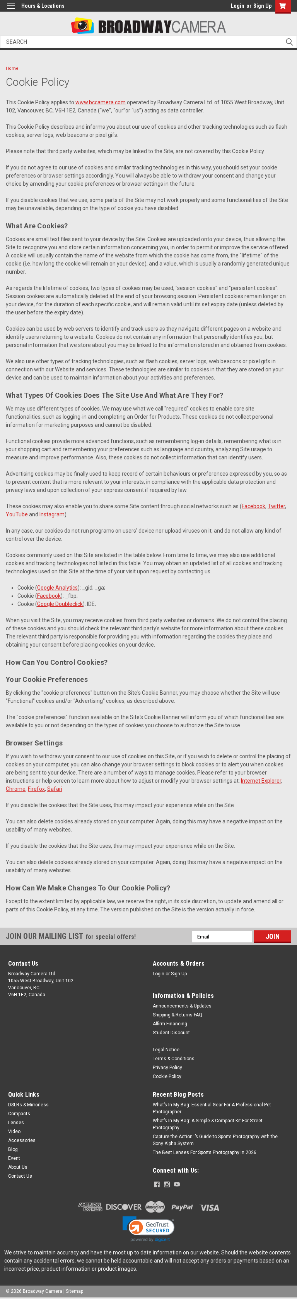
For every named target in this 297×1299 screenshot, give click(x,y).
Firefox (36, 789)
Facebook (253, 506)
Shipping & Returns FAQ (177, 1015)
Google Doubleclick (60, 604)
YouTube (17, 514)
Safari (54, 789)
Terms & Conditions (174, 1058)
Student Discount (171, 1032)
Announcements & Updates (182, 1006)
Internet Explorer (261, 781)
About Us (17, 1167)
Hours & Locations (43, 6)
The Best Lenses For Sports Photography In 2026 (204, 1152)
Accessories (22, 1140)
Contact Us (20, 1176)
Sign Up (262, 6)
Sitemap (74, 1291)
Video (14, 1131)
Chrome (16, 789)
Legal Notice (166, 1049)
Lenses (16, 1122)
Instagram (52, 514)
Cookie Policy (167, 1076)
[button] (148, 1229)
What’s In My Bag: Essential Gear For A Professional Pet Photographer (212, 1108)
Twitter (276, 506)
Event (14, 1158)
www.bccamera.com (100, 102)
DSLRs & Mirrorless (28, 1105)
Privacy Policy (167, 1067)
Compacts (19, 1113)
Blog (13, 1149)
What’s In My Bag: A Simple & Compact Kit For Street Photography (208, 1124)
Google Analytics (57, 588)
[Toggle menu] (10, 10)
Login (237, 6)
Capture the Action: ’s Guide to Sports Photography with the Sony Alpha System (215, 1140)
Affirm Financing (170, 1023)
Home (12, 68)
